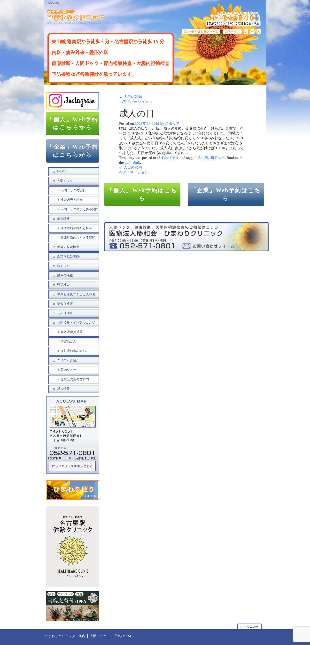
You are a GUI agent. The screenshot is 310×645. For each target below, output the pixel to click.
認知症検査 (65, 303)
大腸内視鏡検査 (68, 247)
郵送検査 (63, 285)
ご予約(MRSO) (122, 636)
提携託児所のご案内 (75, 379)
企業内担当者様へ (69, 256)
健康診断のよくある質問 (78, 237)
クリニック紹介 (68, 360)
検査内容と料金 (72, 200)
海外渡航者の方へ (73, 351)
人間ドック (65, 181)
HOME (61, 171)
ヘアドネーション (136, 102)
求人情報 (63, 388)
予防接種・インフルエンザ (76, 322)
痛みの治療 (65, 275)
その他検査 (65, 313)
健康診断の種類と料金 (76, 228)
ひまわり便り (168, 158)
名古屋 (202, 158)
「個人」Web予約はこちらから (72, 123)
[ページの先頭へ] (251, 626)
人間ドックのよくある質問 (79, 209)
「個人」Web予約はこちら (142, 194)
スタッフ (172, 123)
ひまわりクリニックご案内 (65, 636)
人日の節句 (130, 97)
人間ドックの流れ (73, 190)
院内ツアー (68, 370)
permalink (132, 162)
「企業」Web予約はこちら (226, 194)
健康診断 (63, 218)
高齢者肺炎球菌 (72, 332)
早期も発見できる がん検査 (76, 294)
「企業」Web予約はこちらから (72, 151)
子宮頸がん (68, 341)
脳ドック (63, 266)
